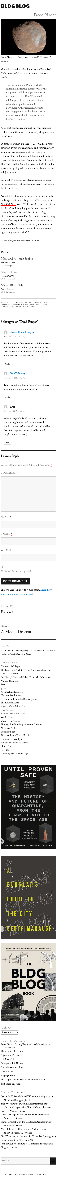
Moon (38, 304)
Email (6, 534)
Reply (7, 364)
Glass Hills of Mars (13, 285)
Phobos (44, 304)
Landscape (5, 304)
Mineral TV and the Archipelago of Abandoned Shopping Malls (28, 1099)
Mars (32, 304)
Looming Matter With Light (15, 754)
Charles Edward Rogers (22, 332)
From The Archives (13, 1041)
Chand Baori (7, 1072)
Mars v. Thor (9, 272)
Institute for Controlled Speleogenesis (19, 699)
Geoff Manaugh (7, 303)
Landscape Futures (19, 304)
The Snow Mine (27, 1140)
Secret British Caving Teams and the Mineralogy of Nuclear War (25, 1046)
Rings (12, 306)
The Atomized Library (12, 1052)
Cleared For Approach (11, 721)
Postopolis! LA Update (12, 1064)
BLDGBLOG (15, 6)
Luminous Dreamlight (12, 739)
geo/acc (4, 688)
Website (7, 550)
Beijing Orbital (8, 1076)
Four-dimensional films (12, 1068)
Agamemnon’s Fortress (11, 1056)
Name (6, 517)
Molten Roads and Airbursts (14, 743)
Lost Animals (7, 710)
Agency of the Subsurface (13, 707)
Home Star (6, 747)
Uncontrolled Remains (11, 696)
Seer (3, 685)
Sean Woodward (9, 1104)
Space (32, 306)
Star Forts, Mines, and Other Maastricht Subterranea (26, 678)
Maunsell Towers (18, 1111)
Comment (9, 473)
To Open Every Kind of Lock (15, 736)
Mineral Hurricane (10, 681)
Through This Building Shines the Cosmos (21, 725)
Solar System (22, 306)
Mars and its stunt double (17, 259)
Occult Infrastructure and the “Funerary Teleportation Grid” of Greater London (27, 1106)
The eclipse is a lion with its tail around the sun (23, 1080)
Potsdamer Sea (8, 732)
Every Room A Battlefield (13, 714)
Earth (48, 303)
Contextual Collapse (10, 667)
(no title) (5, 750)
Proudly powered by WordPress (32, 1175)
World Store (7, 717)
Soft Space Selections (11, 1084)
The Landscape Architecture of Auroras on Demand (25, 670)
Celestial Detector (9, 674)
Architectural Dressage (12, 692)
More (28, 654)
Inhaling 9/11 (7, 1060)
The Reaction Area (10, 703)
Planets (4, 306)
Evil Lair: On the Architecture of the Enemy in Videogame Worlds (26, 1131)
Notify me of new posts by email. (16, 571)
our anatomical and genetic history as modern (27, 150)
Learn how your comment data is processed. (26, 592)
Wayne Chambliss (9, 1122)
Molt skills (6, 1129)
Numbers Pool (8, 728)
